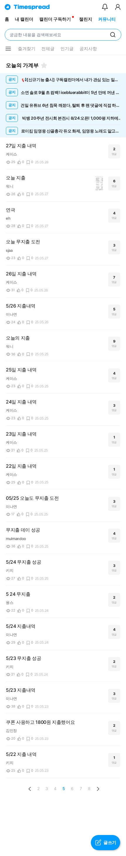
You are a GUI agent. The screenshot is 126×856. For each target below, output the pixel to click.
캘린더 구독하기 (55, 19)
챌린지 (85, 19)
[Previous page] (29, 788)
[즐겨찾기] (43, 65)
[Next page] (97, 788)
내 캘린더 (24, 19)
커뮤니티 (107, 19)
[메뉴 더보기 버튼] (8, 49)
